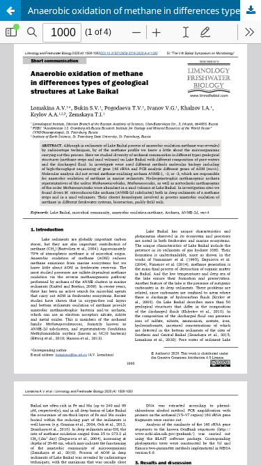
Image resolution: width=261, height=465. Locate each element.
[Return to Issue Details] (10, 10)
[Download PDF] (250, 10)
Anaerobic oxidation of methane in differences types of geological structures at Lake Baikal (144, 10)
